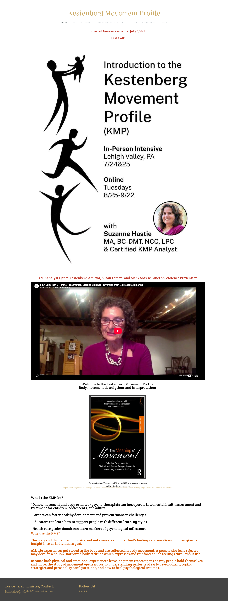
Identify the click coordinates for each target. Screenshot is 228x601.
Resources (149, 23)
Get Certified (81, 23)
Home (64, 23)
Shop (164, 23)
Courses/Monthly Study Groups (116, 23)
